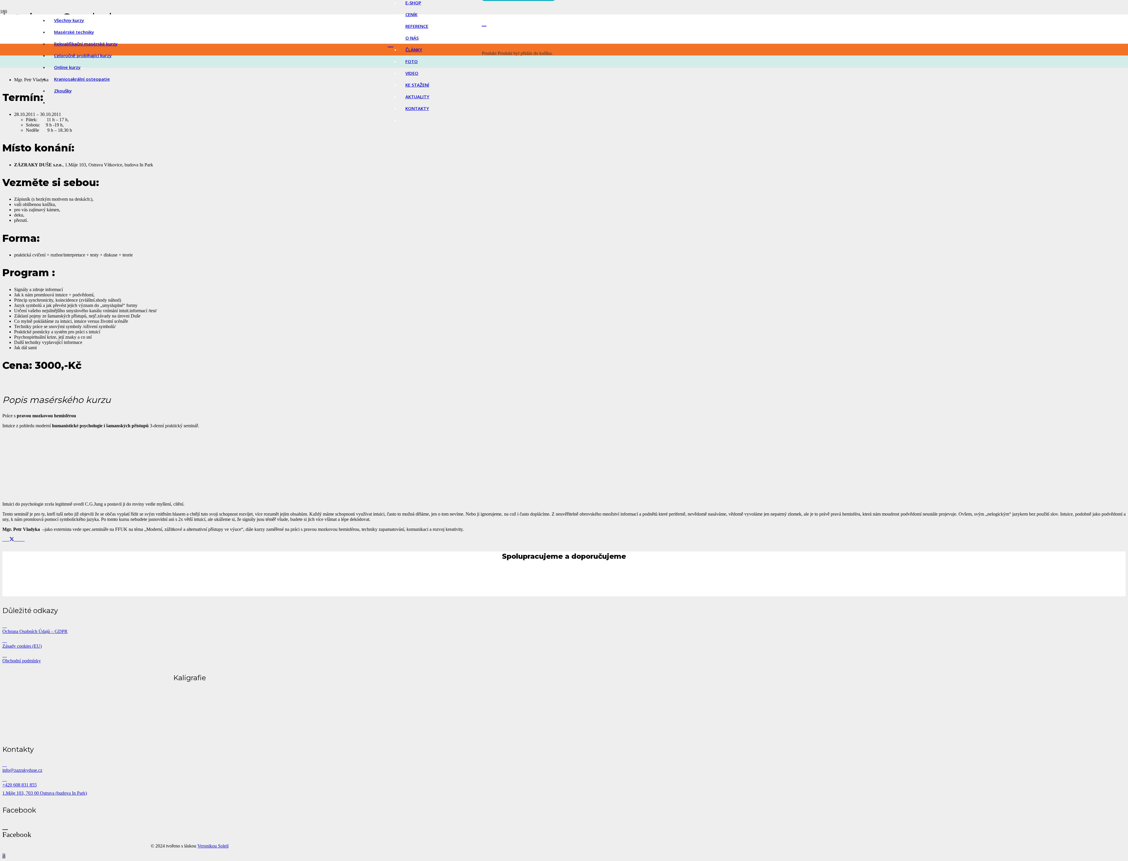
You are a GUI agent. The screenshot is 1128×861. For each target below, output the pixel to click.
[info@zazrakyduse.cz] (189, 764)
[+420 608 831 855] (189, 779)
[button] (3, 855)
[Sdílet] (7, 539)
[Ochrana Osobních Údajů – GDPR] (189, 625)
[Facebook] (5, 826)
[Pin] (19, 539)
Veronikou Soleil (213, 845)
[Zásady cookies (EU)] (189, 640)
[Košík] (484, 23)
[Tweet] (11, 539)
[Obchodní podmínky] (189, 655)
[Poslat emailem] (4, 539)
